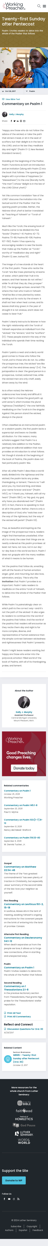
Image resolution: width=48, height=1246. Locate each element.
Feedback (38, 1230)
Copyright (32, 1226)
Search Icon (39, 6)
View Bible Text (12, 99)
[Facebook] (4, 1199)
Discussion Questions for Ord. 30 (25, 1029)
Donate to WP (13, 1180)
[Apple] (14, 1199)
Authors (9, 1230)
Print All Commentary (19, 1016)
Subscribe (16, 1226)
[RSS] (18, 1199)
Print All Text (14, 1013)
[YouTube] (9, 1199)
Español (23, 1230)
